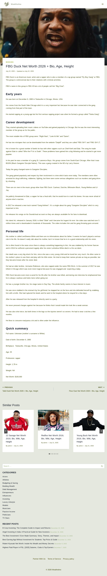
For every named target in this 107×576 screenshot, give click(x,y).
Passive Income (9, 512)
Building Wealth (9, 486)
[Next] (101, 430)
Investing (6, 499)
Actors (5, 477)
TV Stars (6, 518)
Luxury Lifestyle (9, 502)
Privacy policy (68, 559)
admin (10, 446)
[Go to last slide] (6, 430)
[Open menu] (102, 4)
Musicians (9, 62)
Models (5, 505)
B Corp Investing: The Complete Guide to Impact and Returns (26, 528)
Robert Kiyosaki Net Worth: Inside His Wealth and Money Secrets (28, 544)
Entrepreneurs (8, 493)
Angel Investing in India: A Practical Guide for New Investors (26, 532)
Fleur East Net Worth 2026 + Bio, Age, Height (86, 389)
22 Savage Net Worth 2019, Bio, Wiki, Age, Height (16, 438)
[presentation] (18, 420)
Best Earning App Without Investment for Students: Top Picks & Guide (30, 540)
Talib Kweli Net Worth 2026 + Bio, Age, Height (20, 389)
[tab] (49, 453)
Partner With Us (39, 559)
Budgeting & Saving (10, 483)
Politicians (7, 515)
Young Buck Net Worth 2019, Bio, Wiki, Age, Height (87, 438)
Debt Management (10, 489)
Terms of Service (54, 559)
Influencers (7, 496)
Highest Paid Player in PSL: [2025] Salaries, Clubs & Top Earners (28, 547)
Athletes (6, 480)
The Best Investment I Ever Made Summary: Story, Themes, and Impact (31, 536)
